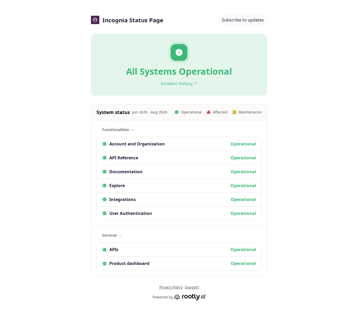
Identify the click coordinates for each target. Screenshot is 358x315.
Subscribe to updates (243, 20)
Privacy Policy (171, 287)
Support (192, 287)
